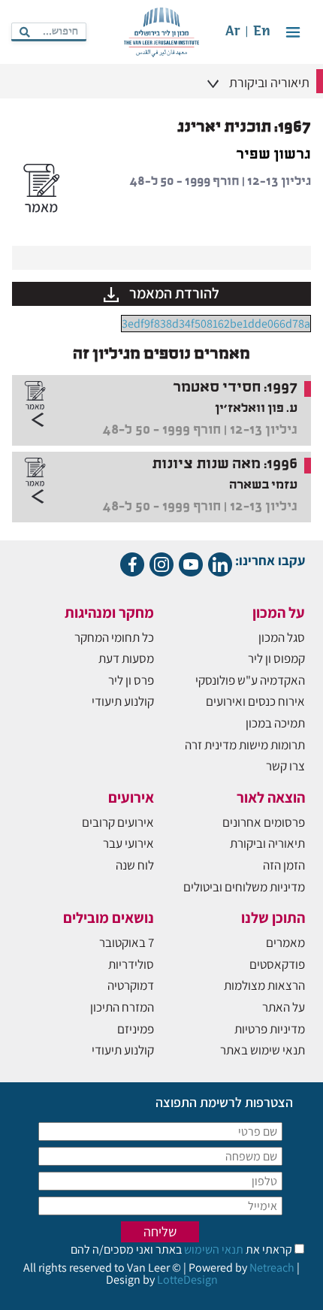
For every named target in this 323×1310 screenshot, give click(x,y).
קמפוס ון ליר (276, 658)
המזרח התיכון (122, 1007)
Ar (232, 32)
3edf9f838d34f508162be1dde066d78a (216, 323)
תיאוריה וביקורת (267, 843)
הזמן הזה (284, 865)
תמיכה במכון (275, 723)
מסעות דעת (126, 658)
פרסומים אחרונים (263, 822)
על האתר (283, 1007)
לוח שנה (135, 865)
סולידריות (131, 964)
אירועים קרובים (118, 822)
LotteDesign (187, 1279)
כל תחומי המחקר (114, 637)
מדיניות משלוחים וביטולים (244, 887)
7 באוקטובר (126, 942)
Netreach (271, 1267)
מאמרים (285, 942)
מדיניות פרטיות (269, 1029)
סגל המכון (281, 637)
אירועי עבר (128, 843)
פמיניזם (135, 1029)
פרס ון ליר (131, 680)
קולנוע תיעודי (123, 701)
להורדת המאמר (172, 293)
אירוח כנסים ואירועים (255, 701)
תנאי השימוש (212, 1249)
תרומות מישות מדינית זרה (245, 745)
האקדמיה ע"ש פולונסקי (250, 680)
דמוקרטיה (130, 985)
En (261, 32)
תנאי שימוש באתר (262, 1050)
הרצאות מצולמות (264, 985)
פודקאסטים (277, 964)
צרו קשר (285, 766)
